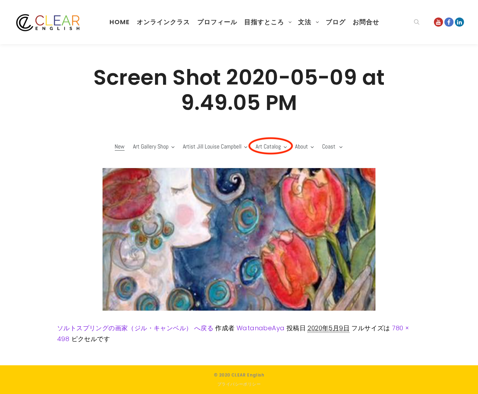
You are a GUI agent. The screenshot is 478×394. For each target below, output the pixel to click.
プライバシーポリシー (239, 384)
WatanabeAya (260, 328)
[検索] (416, 22)
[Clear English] (49, 22)
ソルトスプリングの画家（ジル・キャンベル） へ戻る (135, 328)
